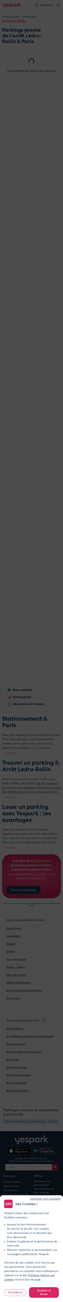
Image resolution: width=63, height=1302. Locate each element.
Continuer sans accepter (45, 1198)
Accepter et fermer (44, 1292)
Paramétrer (15, 1292)
